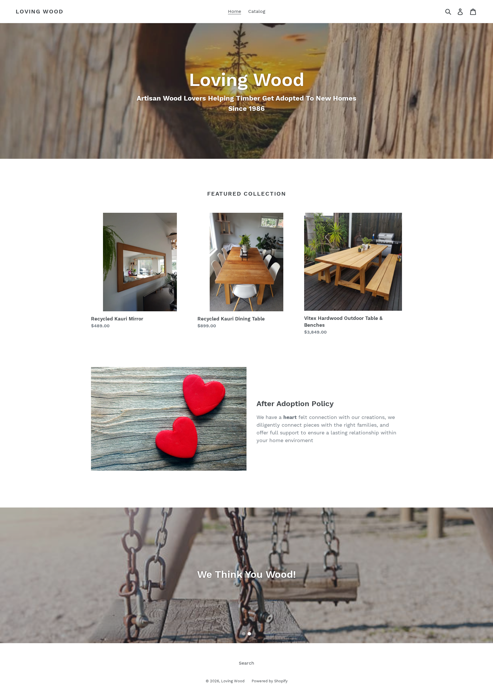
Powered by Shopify (270, 681)
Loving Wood (39, 11)
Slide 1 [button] (243, 633)
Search (246, 663)
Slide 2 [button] (249, 633)
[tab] (243, 633)
